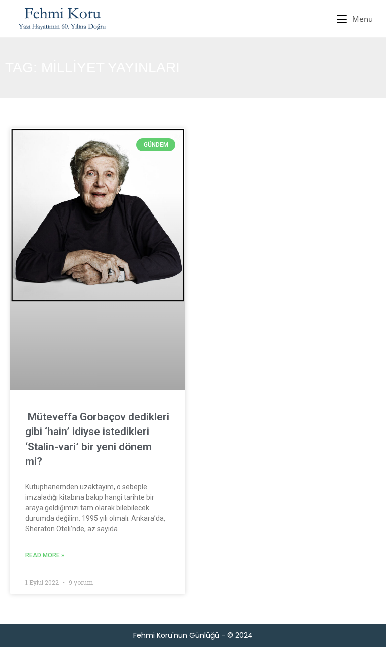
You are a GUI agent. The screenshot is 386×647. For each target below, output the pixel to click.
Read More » (44, 555)
